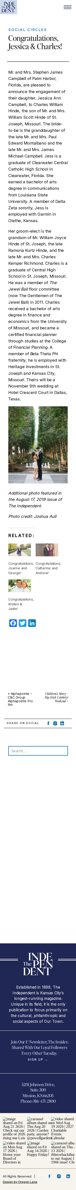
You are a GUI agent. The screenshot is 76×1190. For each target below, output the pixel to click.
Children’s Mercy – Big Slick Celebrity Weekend (56, 697)
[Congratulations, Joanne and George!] (19, 549)
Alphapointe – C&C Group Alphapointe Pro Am (20, 699)
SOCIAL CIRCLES (27, 30)
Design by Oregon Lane (20, 1182)
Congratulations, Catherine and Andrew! (48, 568)
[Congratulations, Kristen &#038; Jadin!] (19, 585)
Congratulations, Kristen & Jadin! (21, 604)
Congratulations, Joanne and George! (21, 568)
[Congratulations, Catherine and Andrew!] (47, 549)
